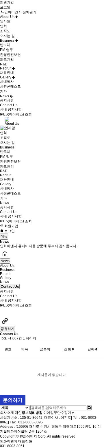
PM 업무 (6, 50)
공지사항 (7, 100)
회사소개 (7, 413)
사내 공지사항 (11, 109)
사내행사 (7, 82)
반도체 (5, 45)
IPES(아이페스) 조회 (16, 114)
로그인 (9, 231)
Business (7, 40)
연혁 (3, 26)
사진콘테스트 (10, 87)
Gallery (6, 77)
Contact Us (8, 105)
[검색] (89, 407)
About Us (7, 17)
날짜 (91, 349)
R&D (4, 64)
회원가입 (7, 2)
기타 (3, 91)
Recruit (6, 68)
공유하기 (7, 329)
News (5, 96)
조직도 (5, 31)
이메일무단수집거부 (59, 413)
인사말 (5, 21)
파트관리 (7, 60)
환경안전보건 (10, 55)
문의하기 (13, 400)
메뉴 (4, 236)
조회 (68, 349)
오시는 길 (7, 36)
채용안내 (7, 73)
